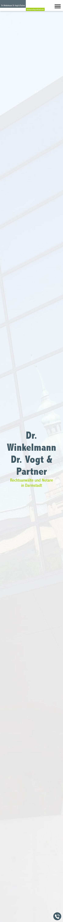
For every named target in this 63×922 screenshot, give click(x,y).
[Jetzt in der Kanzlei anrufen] (57, 916)
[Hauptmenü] (57, 7)
